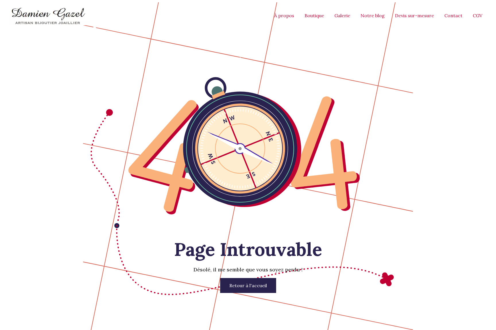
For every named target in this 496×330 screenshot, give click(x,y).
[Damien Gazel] (48, 23)
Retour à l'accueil (248, 285)
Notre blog (373, 15)
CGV (477, 15)
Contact (453, 15)
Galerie (342, 15)
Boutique (314, 15)
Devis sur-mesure (414, 15)
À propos (284, 15)
